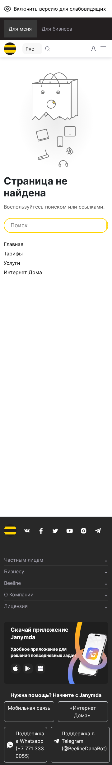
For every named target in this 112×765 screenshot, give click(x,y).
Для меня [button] (20, 29)
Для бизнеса (57, 29)
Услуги (12, 263)
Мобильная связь (29, 708)
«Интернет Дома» (83, 711)
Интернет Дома (23, 272)
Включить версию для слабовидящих (60, 9)
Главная (13, 244)
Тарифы (13, 253)
